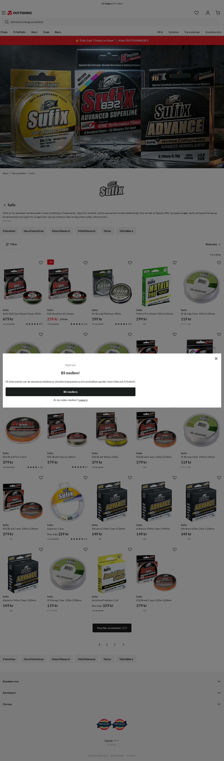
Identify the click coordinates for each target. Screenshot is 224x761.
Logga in (83, 400)
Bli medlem (71, 391)
